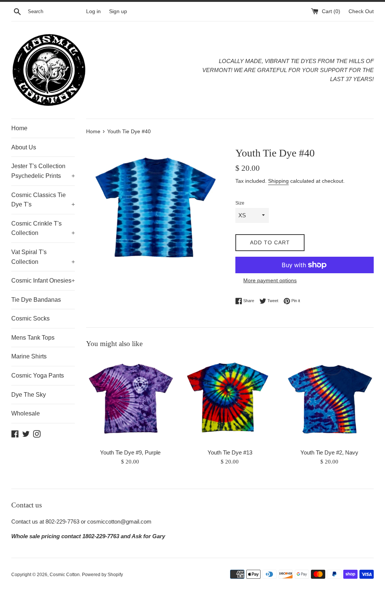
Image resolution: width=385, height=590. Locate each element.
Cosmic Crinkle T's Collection (43, 228)
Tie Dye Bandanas (36, 300)
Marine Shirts (29, 356)
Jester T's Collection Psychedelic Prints (43, 171)
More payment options (270, 280)
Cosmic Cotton (65, 574)
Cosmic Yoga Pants (37, 375)
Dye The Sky (28, 394)
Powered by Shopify (102, 574)
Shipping (278, 181)
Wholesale (25, 413)
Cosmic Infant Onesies (43, 280)
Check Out (361, 11)
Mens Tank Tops (33, 337)
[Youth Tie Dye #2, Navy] (329, 400)
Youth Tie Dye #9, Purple (130, 452)
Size (239, 203)
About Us (23, 147)
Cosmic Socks (30, 318)
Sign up (118, 11)
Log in (93, 11)
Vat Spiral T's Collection (43, 257)
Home (19, 128)
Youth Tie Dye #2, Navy (329, 452)
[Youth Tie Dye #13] (230, 400)
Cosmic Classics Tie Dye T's (43, 200)
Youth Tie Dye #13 (230, 452)
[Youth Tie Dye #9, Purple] (130, 400)
